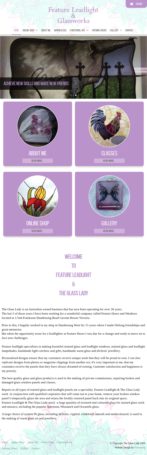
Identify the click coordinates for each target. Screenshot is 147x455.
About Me (46, 30)
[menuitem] (5, 442)
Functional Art (77, 30)
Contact (129, 30)
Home (16, 30)
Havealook (139, 447)
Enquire (139, 3)
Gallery (114, 30)
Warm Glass (60, 30)
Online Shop (28, 30)
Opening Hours (99, 30)
